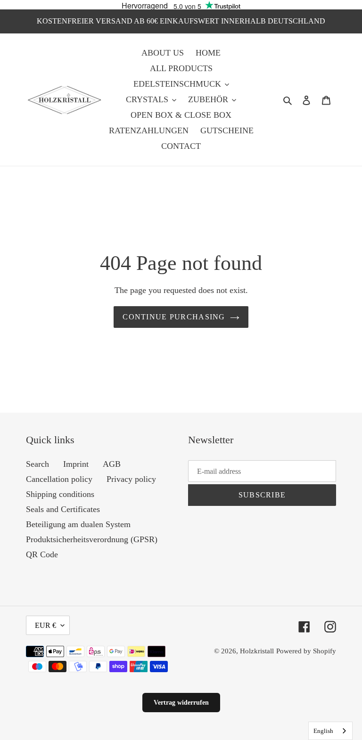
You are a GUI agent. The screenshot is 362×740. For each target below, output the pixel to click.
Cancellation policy (59, 479)
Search (37, 464)
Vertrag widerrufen (181, 702)
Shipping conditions (60, 494)
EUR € (45, 625)
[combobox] (330, 731)
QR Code (42, 554)
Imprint (76, 464)
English (323, 730)
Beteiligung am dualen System (78, 524)
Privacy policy (131, 479)
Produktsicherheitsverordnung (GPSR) (91, 539)
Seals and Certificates (63, 509)
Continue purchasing (174, 317)
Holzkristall (257, 651)
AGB (112, 464)
